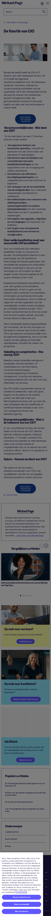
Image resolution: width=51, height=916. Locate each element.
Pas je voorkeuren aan (21, 897)
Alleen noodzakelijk (21, 904)
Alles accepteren (21, 911)
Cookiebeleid (21, 892)
